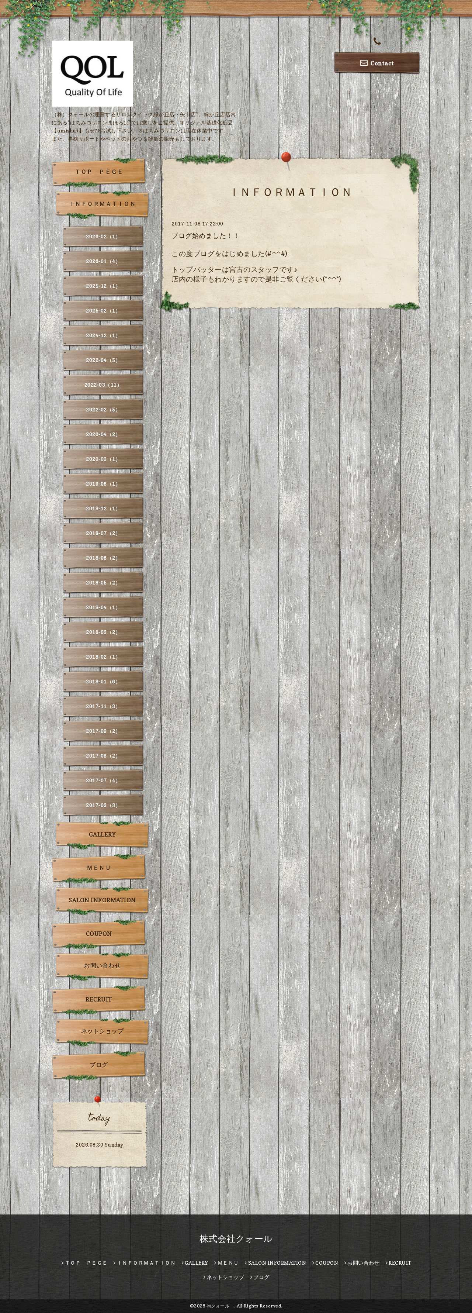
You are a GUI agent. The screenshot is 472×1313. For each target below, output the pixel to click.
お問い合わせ (102, 965)
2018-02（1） (103, 657)
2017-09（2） (103, 731)
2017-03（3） (103, 805)
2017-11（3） (103, 706)
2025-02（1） (103, 310)
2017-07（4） (103, 780)
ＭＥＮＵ (99, 867)
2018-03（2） (103, 632)
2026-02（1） (103, 236)
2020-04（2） (103, 434)
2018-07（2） (103, 533)
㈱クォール (220, 1306)
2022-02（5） (103, 409)
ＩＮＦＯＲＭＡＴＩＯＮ (102, 203)
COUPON (99, 933)
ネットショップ (102, 1031)
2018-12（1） (103, 508)
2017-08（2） (103, 755)
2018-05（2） (103, 582)
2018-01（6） (103, 681)
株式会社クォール (236, 1238)
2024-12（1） (103, 335)
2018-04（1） (103, 607)
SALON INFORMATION (102, 900)
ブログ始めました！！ (205, 235)
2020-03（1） (103, 459)
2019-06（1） (103, 483)
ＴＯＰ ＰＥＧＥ (98, 171)
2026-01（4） (103, 261)
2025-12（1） (103, 286)
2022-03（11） (103, 385)
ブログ (99, 1064)
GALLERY (102, 834)
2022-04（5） (103, 360)
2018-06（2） (103, 558)
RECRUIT (99, 999)
